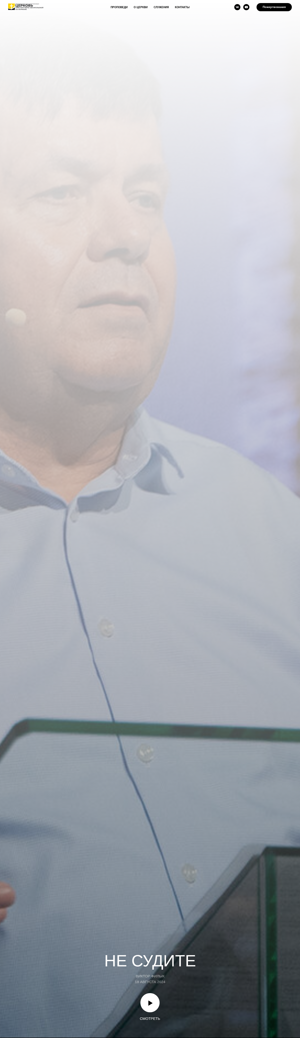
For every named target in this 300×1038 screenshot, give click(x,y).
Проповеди (119, 7)
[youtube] (246, 7)
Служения (161, 7)
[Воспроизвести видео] (150, 1002)
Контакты (182, 7)
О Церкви (141, 7)
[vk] (237, 7)
